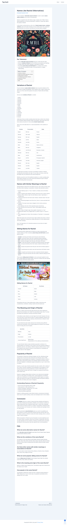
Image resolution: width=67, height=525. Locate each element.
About (58, 2)
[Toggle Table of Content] (31, 71)
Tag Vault (5, 2)
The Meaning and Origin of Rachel (24, 76)
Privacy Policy (40, 522)
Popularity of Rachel (22, 78)
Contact (62, 2)
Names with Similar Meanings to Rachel (25, 74)
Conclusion (20, 79)
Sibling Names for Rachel (23, 75)
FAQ (19, 80)
